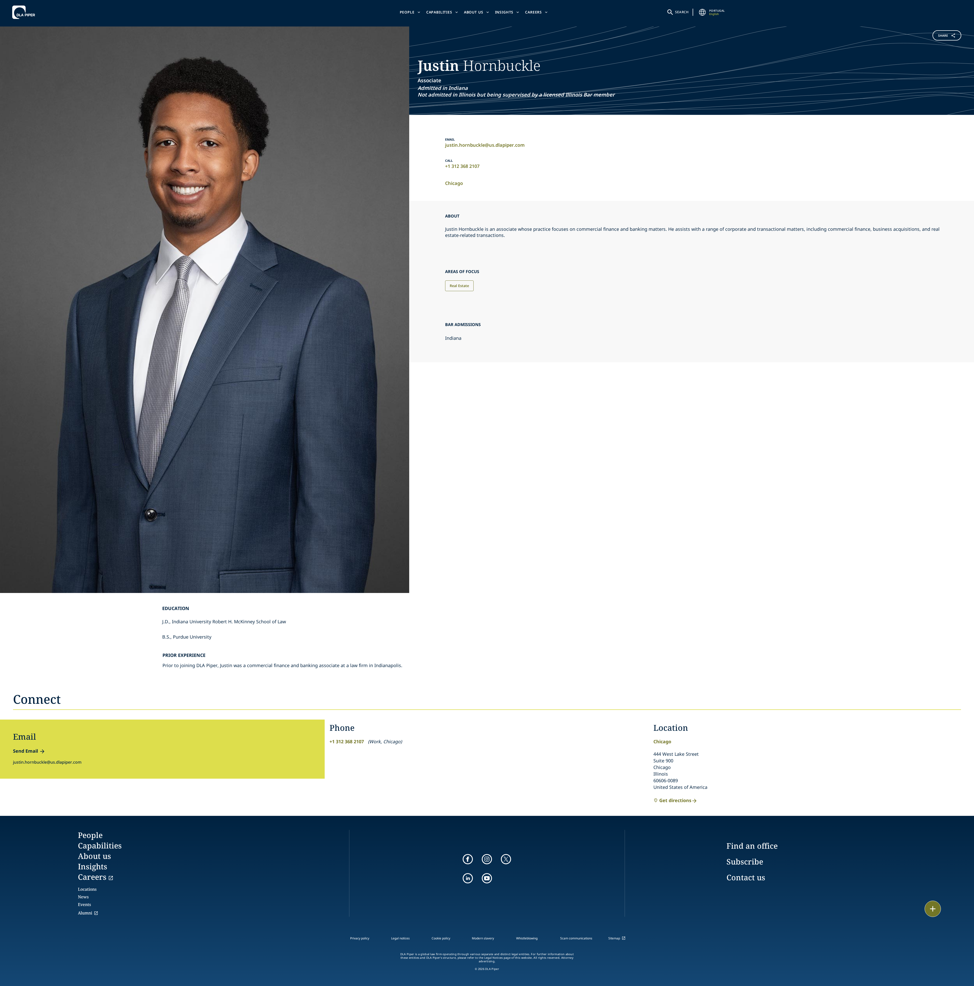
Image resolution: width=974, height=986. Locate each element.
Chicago (454, 183)
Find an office (752, 846)
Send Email (25, 751)
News (83, 897)
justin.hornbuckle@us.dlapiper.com (485, 145)
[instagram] (487, 859)
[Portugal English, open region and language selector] (702, 12)
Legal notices (400, 938)
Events (84, 904)
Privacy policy (359, 938)
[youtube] (487, 878)
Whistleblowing (527, 938)
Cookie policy (441, 938)
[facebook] (468, 859)
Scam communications (576, 938)
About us (473, 12)
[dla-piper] (25, 12)
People (407, 12)
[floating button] (933, 909)
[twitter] (506, 859)
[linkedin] (468, 878)
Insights (504, 12)
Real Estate (459, 285)
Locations (87, 889)
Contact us (745, 877)
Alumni (85, 913)
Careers (533, 12)
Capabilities (439, 12)
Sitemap (614, 938)
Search (682, 12)
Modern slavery (483, 938)
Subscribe (744, 861)
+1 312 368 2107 (462, 166)
